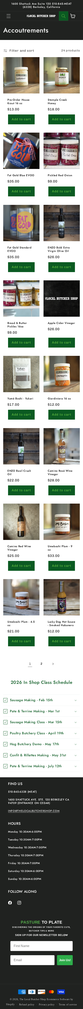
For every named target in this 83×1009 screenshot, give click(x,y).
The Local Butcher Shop (33, 999)
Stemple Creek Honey (57, 101)
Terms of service (68, 1004)
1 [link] (30, 664)
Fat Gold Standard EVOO (19, 249)
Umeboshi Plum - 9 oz (60, 548)
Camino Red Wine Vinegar (19, 548)
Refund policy (27, 1004)
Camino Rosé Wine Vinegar (60, 472)
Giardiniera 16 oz (59, 399)
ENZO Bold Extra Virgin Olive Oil (59, 249)
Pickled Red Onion (60, 175)
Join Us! (65, 960)
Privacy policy (47, 1004)
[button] (8, 16)
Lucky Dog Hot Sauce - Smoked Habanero (61, 623)
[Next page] (53, 663)
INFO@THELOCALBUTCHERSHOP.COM (33, 811)
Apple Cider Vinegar (61, 323)
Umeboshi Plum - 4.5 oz (21, 623)
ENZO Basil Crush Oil (19, 472)
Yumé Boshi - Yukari (20, 399)
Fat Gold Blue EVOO (20, 175)
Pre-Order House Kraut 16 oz (18, 101)
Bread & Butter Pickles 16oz (17, 325)
